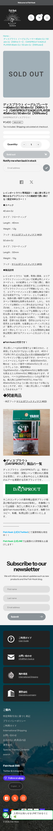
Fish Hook (14, 822)
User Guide (24, 641)
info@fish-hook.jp (26, 659)
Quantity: (12, 144)
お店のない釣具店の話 (14, 740)
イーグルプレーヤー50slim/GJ (30, 354)
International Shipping (28, 677)
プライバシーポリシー (14, 720)
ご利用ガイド (10, 725)
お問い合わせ (10, 735)
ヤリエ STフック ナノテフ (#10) (27, 234)
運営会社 (7, 744)
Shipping (20, 126)
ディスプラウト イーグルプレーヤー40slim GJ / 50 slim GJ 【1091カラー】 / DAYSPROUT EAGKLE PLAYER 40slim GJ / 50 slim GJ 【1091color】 (26, 42)
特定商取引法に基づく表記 (16, 716)
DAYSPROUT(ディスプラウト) (16, 117)
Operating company (27, 695)
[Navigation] (47, 18)
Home (6, 36)
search (6, 754)
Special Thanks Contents (16, 749)
